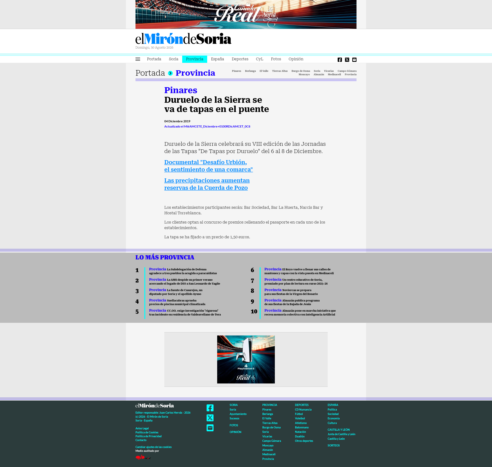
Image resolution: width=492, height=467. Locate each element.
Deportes (240, 59)
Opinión (296, 59)
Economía (334, 418)
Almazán (319, 74)
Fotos (276, 59)
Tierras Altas (280, 71)
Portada (154, 59)
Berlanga (250, 71)
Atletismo (301, 423)
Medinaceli (334, 74)
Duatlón (300, 436)
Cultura (332, 423)
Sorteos (334, 445)
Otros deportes (304, 440)
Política (332, 409)
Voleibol (300, 418)
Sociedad (333, 414)
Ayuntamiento (238, 414)
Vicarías (329, 71)
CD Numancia (303, 409)
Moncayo (304, 74)
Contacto (140, 440)
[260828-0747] (246, 14)
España (217, 59)
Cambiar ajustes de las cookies (153, 447)
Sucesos (234, 418)
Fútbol (299, 414)
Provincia (194, 59)
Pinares (236, 71)
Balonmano (302, 427)
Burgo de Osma (301, 71)
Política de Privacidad (148, 436)
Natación (300, 431)
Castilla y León (339, 429)
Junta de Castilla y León (341, 434)
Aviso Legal (142, 428)
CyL (259, 59)
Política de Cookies (146, 432)
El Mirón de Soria (183, 39)
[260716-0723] (246, 359)
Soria (173, 59)
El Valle (264, 71)
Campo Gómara (347, 71)
